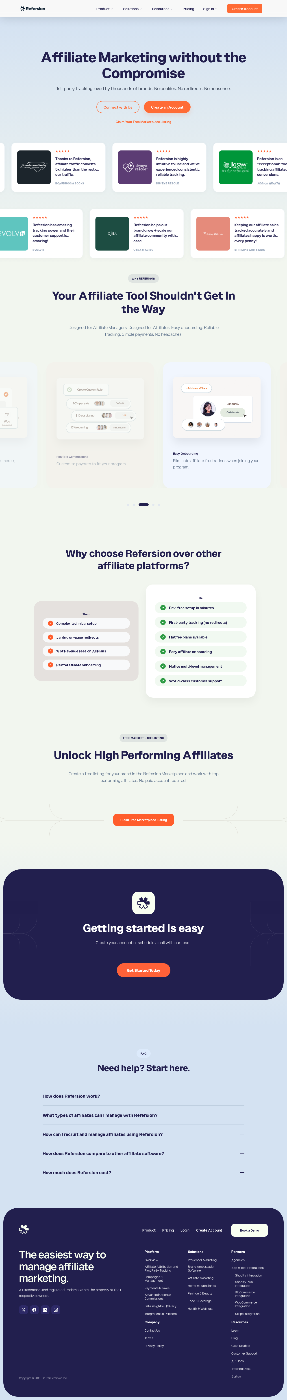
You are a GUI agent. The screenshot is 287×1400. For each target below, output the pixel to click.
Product (149, 1230)
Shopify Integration (248, 1275)
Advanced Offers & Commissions (158, 1296)
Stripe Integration (247, 1313)
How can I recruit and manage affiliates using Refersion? (103, 1134)
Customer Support (244, 1353)
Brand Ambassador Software (201, 1268)
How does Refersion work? (71, 1096)
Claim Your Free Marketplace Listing (143, 122)
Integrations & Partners (161, 1313)
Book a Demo (249, 1230)
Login (184, 1230)
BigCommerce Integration (245, 1294)
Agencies (238, 1260)
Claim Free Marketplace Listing (143, 820)
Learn (235, 1330)
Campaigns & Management (154, 1278)
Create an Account (167, 107)
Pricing (168, 1230)
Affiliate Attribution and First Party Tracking (161, 1268)
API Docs (237, 1361)
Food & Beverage (200, 1301)
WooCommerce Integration (246, 1304)
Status (236, 1376)
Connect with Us (118, 107)
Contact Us (152, 1330)
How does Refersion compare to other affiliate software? (103, 1153)
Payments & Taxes (157, 1288)
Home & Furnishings (202, 1285)
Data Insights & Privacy (160, 1306)
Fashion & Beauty (200, 1293)
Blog (234, 1338)
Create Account (209, 1230)
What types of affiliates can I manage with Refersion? (100, 1115)
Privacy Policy (154, 1345)
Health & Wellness (200, 1308)
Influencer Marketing (202, 1260)
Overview (151, 1260)
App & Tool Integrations (247, 1267)
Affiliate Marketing (200, 1278)
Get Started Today (143, 970)
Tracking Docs (240, 1368)
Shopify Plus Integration (244, 1283)
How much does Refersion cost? (77, 1172)
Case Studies (240, 1345)
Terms (149, 1338)
